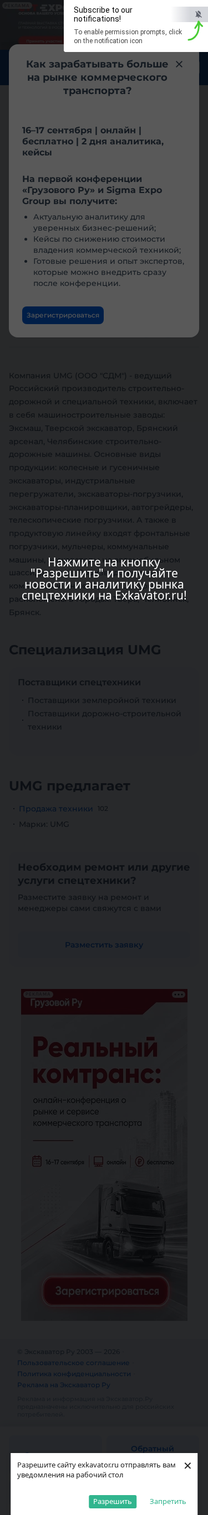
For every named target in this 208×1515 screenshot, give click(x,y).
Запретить (168, 1501)
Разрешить (112, 1501)
